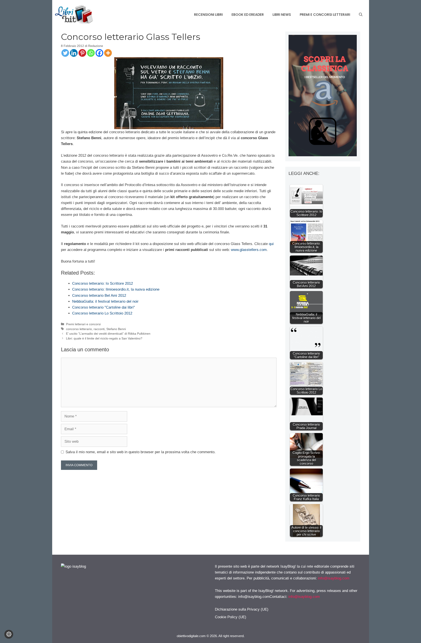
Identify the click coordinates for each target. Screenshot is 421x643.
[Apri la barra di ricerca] (361, 14)
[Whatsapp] (91, 53)
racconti (99, 329)
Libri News (282, 14)
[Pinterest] (82, 53)
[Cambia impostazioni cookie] (8, 634)
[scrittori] (323, 155)
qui (271, 244)
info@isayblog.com (333, 578)
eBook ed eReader (248, 14)
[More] (108, 53)
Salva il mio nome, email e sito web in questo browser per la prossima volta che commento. (141, 452)
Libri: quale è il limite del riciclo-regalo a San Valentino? (104, 338)
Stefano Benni (116, 329)
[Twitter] (65, 53)
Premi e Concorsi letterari (325, 14)
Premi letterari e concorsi (83, 324)
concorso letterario (79, 329)
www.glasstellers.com (249, 250)
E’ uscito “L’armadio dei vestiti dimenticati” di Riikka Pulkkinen (108, 333)
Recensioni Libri (208, 14)
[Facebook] (99, 53)
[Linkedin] (74, 53)
